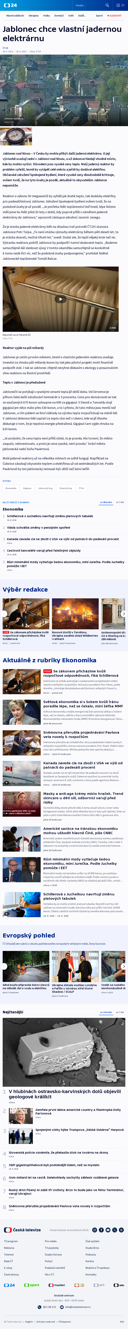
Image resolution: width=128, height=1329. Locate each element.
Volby (46, 15)
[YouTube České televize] (108, 1230)
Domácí (59, 15)
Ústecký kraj (66, 488)
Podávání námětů (55, 1267)
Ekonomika (11, 488)
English (28, 1321)
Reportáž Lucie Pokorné (15, 334)
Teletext (9, 1254)
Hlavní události (15, 15)
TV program (11, 1241)
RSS (122, 1321)
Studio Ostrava (53, 1254)
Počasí (48, 1261)
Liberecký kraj (45, 488)
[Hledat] (107, 5)
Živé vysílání (92, 1241)
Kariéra (90, 1261)
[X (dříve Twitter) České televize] (114, 1230)
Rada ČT (8, 1261)
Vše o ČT (49, 1274)
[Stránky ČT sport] (31, 1285)
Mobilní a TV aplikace (98, 1267)
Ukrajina (33, 15)
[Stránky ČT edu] (119, 1285)
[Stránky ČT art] (99, 1285)
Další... (82, 15)
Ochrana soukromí (45, 1321)
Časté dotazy (11, 1274)
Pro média (50, 1241)
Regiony (27, 488)
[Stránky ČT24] (9, 1285)
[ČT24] (10, 5)
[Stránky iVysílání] (57, 1285)
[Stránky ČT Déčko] (79, 1285)
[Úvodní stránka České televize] (22, 1230)
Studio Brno (92, 1247)
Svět (71, 15)
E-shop (8, 1267)
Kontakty (91, 1274)
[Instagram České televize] (94, 1230)
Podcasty (91, 1254)
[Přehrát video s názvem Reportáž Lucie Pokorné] (61, 299)
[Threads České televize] (121, 1230)
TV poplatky (52, 1247)
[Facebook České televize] (101, 1230)
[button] (61, 299)
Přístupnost (65, 1321)
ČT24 (5, 47)
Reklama (9, 1247)
